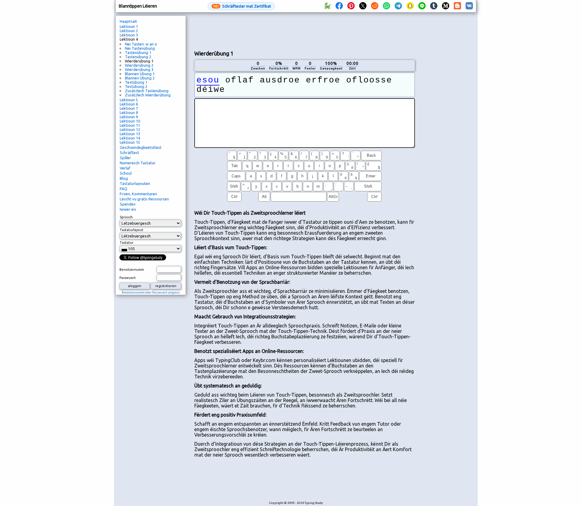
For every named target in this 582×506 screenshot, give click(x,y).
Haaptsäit (128, 21)
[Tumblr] (433, 6)
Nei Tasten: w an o (141, 44)
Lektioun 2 (129, 30)
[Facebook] (339, 6)
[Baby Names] (327, 6)
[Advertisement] (304, 30)
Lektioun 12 (130, 129)
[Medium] (445, 6)
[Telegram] (398, 6)
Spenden (127, 204)
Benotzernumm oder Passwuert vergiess (151, 292)
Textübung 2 (136, 86)
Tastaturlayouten (135, 183)
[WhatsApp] (386, 6)
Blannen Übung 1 (140, 74)
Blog (124, 178)
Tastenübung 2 (138, 57)
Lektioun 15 (130, 142)
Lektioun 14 (130, 138)
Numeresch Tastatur (138, 163)
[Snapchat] (410, 6)
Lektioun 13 (130, 134)
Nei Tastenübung (140, 48)
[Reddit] (374, 6)
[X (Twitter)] (362, 6)
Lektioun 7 (129, 108)
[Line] (422, 6)
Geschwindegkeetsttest (141, 147)
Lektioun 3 (129, 35)
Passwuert (127, 278)
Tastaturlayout (131, 230)
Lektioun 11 (130, 125)
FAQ (123, 188)
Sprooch (126, 217)
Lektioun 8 (129, 112)
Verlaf (125, 168)
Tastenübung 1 (138, 52)
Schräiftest (129, 152)
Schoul (126, 173)
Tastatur (126, 242)
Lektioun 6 (129, 104)
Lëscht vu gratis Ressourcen (144, 199)
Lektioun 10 (130, 121)
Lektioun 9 (129, 117)
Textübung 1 (136, 82)
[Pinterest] (351, 6)
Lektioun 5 (129, 100)
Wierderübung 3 (139, 69)
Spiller (125, 158)
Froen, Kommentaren (138, 194)
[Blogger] (457, 6)
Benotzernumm (131, 269)
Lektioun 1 (129, 26)
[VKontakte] (469, 6)
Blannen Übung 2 (140, 78)
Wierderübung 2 (139, 65)
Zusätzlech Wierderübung (148, 95)
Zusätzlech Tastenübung (147, 91)
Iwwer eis (128, 209)
